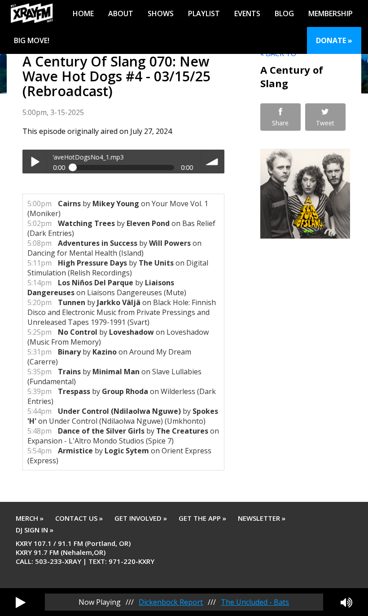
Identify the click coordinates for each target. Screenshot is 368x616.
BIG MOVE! (31, 40)
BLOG (284, 13)
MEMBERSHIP (330, 13)
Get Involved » (140, 518)
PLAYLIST (204, 13)
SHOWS (161, 13)
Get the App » (202, 518)
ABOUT (120, 13)
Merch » (30, 518)
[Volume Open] (346, 602)
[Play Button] (20, 602)
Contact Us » (79, 518)
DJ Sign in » (34, 529)
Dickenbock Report (171, 602)
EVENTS (247, 13)
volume (212, 161)
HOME (83, 13)
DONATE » (334, 40)
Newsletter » (261, 518)
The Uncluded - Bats (255, 602)
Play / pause (34, 161)
